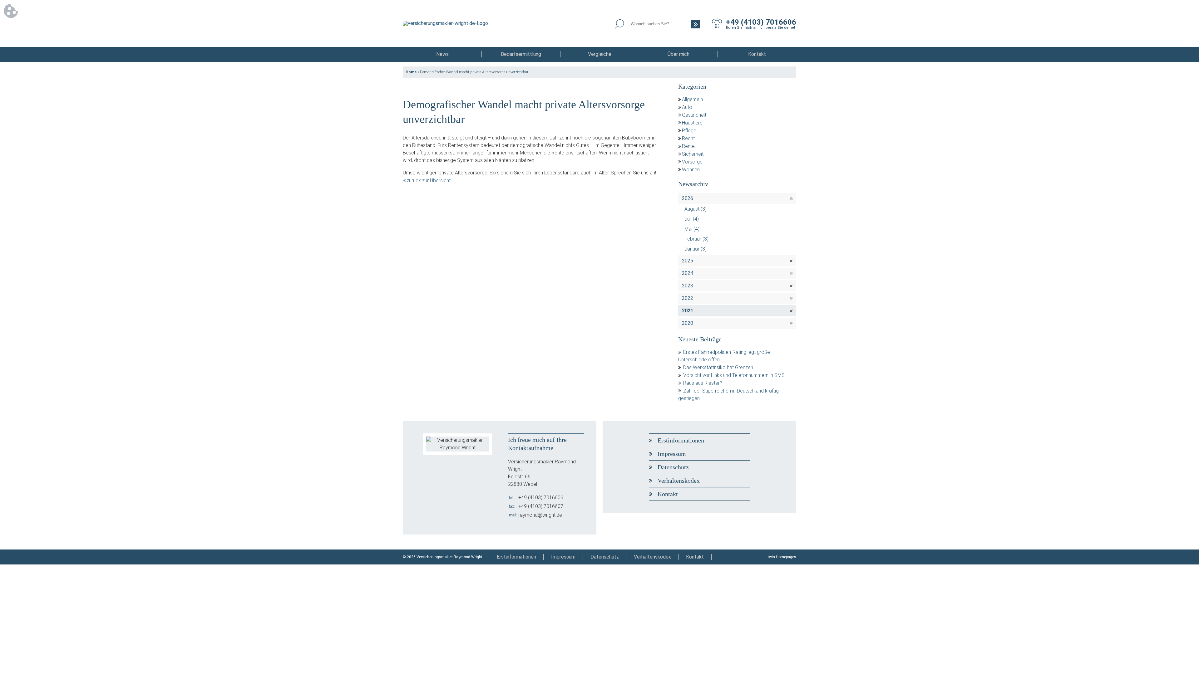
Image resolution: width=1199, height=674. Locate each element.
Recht (688, 138)
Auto (687, 107)
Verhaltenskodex (679, 480)
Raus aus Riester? (702, 383)
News (442, 54)
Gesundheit (694, 115)
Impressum (672, 453)
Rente (688, 146)
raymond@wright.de (540, 515)
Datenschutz (673, 467)
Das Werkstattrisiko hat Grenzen (718, 367)
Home (411, 72)
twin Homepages (782, 557)
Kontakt (757, 54)
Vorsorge (692, 162)
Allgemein (692, 99)
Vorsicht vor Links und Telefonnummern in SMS (734, 375)
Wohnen (691, 170)
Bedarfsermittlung (521, 54)
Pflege (689, 131)
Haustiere (692, 123)
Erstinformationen (681, 440)
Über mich (678, 54)
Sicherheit (692, 154)
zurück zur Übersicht (429, 180)
